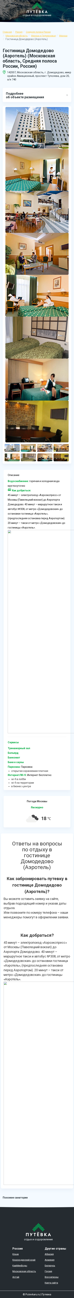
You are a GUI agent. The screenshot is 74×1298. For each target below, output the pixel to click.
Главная (7, 32)
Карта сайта (51, 1282)
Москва (63, 35)
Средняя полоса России (38, 32)
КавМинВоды (19, 1265)
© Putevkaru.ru (31, 1294)
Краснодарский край (23, 1260)
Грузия (48, 1271)
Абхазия (49, 1254)
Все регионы (52, 1277)
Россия (18, 32)
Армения (49, 1260)
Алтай (15, 1277)
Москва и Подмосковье (43, 35)
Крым (15, 1254)
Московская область (17, 35)
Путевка (46, 1294)
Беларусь (50, 1265)
